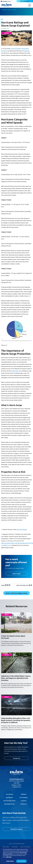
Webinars (23, 794)
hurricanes (26, 51)
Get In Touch (16, 573)
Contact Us (16, 758)
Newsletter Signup (16, 829)
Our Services (9, 794)
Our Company (24, 797)
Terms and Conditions (25, 847)
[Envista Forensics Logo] (16, 772)
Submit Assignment (25, 1)
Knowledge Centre (5, 9)
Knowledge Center (9, 804)
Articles (14, 9)
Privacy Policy (6, 847)
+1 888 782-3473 (16, 787)
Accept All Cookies (21, 861)
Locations (23, 800)
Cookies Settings (10, 861)
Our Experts (9, 797)
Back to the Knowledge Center (16, 593)
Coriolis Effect (15, 371)
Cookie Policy (15, 847)
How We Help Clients (9, 800)
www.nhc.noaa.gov (22, 529)
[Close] (30, 849)
